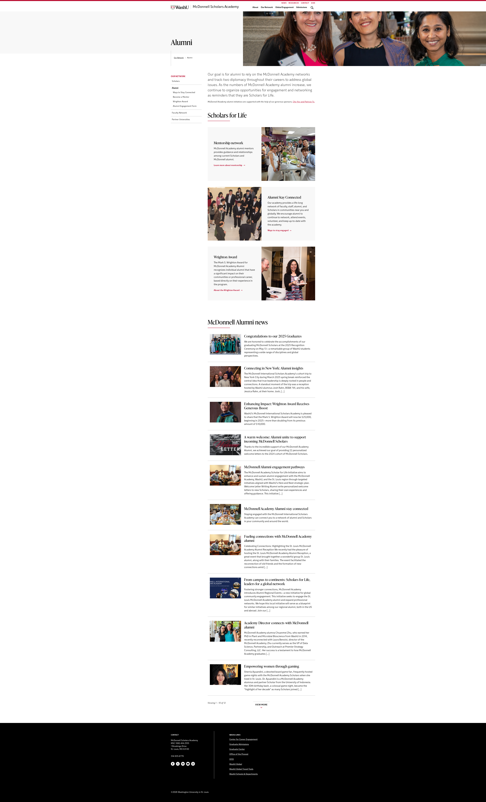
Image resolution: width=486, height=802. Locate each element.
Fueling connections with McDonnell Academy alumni (278, 538)
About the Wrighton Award (227, 290)
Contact (305, 3)
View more (261, 705)
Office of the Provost (238, 754)
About (255, 7)
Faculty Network (179, 113)
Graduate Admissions (239, 744)
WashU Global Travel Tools (241, 769)
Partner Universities (181, 120)
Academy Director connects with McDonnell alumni (276, 624)
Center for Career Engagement (243, 740)
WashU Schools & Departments (243, 774)
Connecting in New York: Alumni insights (273, 368)
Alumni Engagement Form (185, 106)
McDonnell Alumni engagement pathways (274, 466)
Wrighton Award (180, 102)
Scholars (176, 81)
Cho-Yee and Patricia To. (304, 102)
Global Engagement (284, 7)
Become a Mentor (181, 97)
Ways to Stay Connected (184, 93)
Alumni (175, 88)
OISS (231, 759)
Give (313, 3)
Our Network (267, 7)
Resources (294, 3)
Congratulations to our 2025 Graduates (273, 336)
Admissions (301, 7)
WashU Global (235, 764)
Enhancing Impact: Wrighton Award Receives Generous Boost (276, 405)
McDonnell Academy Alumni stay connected (276, 508)
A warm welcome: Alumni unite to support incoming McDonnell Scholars (275, 439)
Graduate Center (237, 749)
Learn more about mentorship (228, 165)
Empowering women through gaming (271, 666)
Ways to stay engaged (278, 231)
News (284, 3)
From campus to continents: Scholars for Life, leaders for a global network (277, 581)
